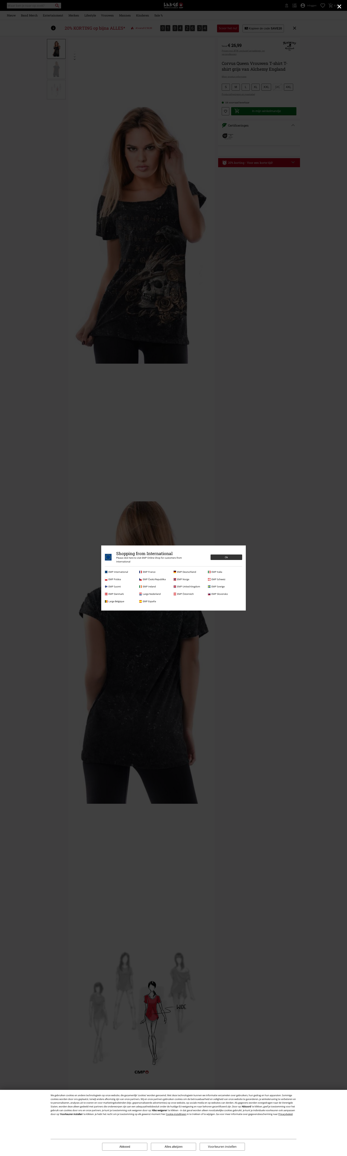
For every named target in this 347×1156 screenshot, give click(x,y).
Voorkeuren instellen (222, 1147)
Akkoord (124, 1146)
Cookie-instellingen (176, 1114)
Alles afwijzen (174, 1146)
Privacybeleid (285, 1114)
